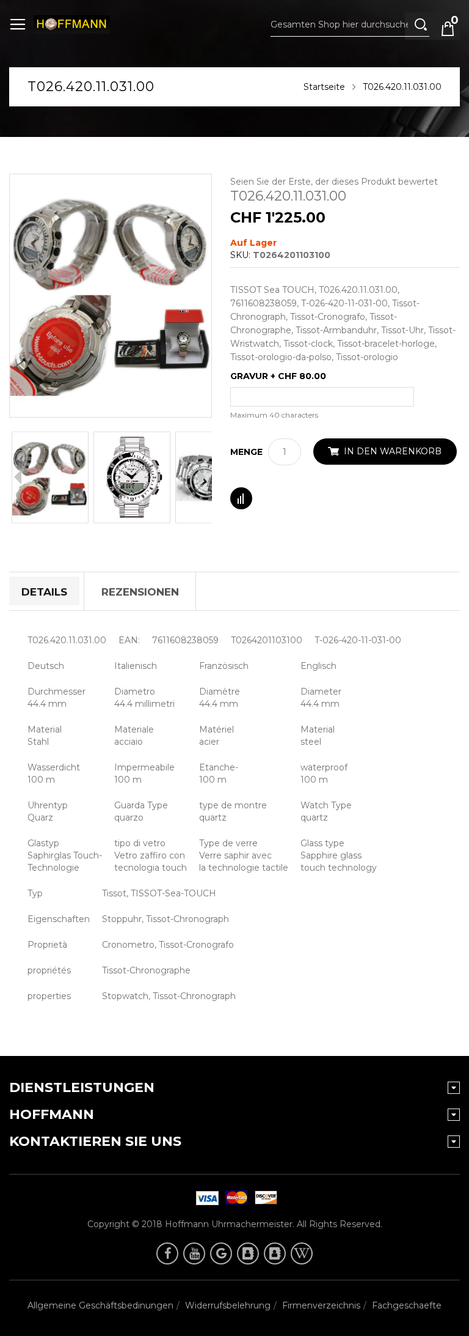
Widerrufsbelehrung (228, 1305)
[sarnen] (275, 1253)
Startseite (324, 86)
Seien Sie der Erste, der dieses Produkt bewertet (334, 181)
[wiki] (302, 1253)
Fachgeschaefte (407, 1305)
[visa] (234, 1198)
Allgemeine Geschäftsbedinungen (100, 1305)
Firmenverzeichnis (321, 1305)
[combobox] (350, 24)
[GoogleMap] (221, 1253)
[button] (50, 477)
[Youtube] (194, 1253)
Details (44, 592)
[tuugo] (248, 1253)
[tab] (44, 591)
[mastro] (263, 1198)
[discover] (205, 1198)
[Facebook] (167, 1253)
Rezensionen (140, 592)
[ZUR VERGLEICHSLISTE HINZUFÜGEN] (241, 498)
